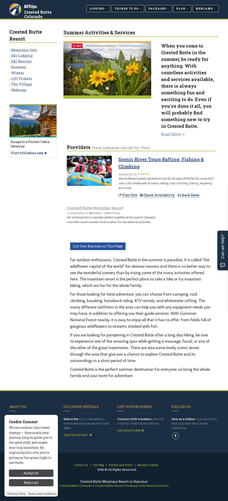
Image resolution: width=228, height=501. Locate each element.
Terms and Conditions (42, 493)
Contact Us (81, 465)
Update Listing (112, 213)
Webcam (18, 90)
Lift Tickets (21, 78)
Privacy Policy (16, 493)
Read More (171, 134)
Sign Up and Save (75, 435)
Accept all (31, 473)
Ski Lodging (22, 55)
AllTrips (30, 6)
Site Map (98, 465)
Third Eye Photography (130, 46)
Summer (18, 67)
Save (79, 45)
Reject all (31, 482)
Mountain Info (24, 50)
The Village (21, 84)
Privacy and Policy (120, 465)
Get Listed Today (129, 430)
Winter (17, 72)
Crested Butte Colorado (37, 14)
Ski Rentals (21, 61)
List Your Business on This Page (98, 246)
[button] (70, 69)
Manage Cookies (147, 465)
